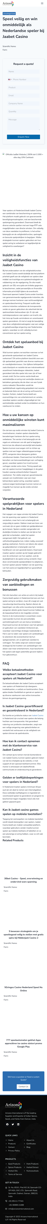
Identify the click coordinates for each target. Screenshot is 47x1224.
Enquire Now (23, 137)
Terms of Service (15, 1174)
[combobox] (9, 79)
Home (10, 1140)
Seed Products (14, 1164)
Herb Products (32, 1164)
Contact (11, 1147)
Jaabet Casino (37, 715)
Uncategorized (9, 13)
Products (12, 1143)
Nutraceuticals (32, 1171)
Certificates (31, 1143)
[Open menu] (42, 3)
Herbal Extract (32, 1167)
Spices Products (14, 1167)
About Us (30, 1140)
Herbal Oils (13, 1171)
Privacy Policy (14, 1150)
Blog (28, 1147)
